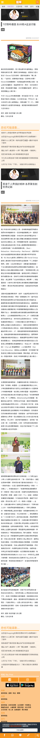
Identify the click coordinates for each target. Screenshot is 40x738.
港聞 (2, 30)
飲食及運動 (12, 705)
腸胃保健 (20, 707)
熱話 (14, 693)
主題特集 (19, 6)
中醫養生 (28, 705)
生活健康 (20, 705)
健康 (3, 6)
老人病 (10, 709)
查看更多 (25, 16)
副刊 (31, 6)
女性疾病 (4, 709)
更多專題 (25, 709)
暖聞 (18, 693)
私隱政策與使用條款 (15, 726)
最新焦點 (4, 693)
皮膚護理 (17, 709)
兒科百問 (28, 707)
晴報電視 (10, 6)
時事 (26, 6)
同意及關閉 (20, 730)
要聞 (10, 693)
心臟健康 (13, 707)
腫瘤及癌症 (5, 707)
